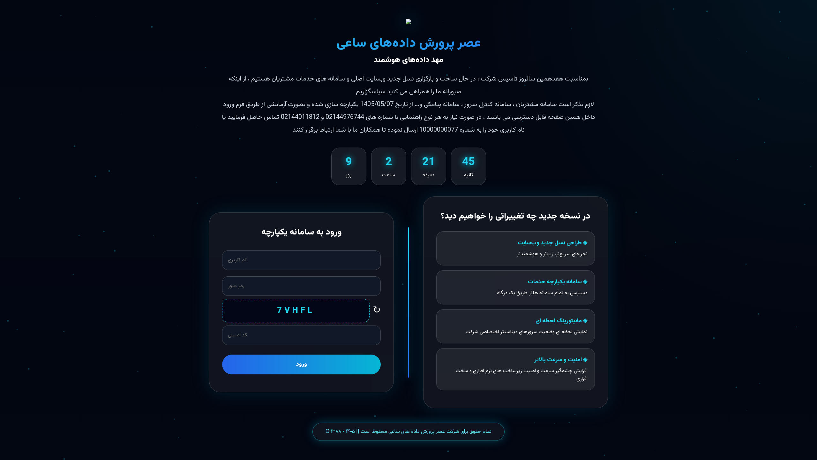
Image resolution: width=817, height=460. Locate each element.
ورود (301, 364)
